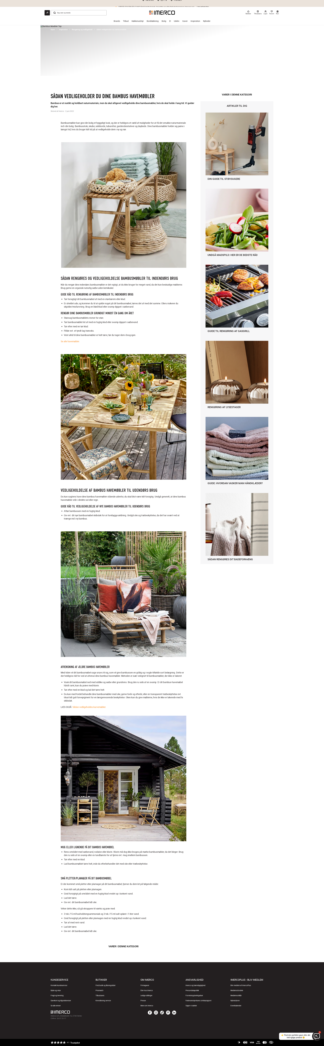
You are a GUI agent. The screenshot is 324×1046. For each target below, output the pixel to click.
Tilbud (126, 21)
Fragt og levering (57, 995)
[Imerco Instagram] (156, 1013)
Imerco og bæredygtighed (195, 985)
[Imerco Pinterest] (168, 1013)
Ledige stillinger (146, 995)
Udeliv (176, 21)
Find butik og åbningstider (106, 985)
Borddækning (153, 21)
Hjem (53, 29)
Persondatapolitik (192, 990)
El (170, 21)
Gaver (185, 21)
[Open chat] (47, 12)
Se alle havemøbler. (70, 341)
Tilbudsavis (100, 995)
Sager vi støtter (191, 1005)
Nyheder (206, 21)
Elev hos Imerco (146, 990)
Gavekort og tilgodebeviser (61, 1000)
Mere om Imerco (146, 1005)
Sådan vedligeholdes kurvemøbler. (89, 706)
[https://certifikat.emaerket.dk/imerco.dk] (271, 1042)
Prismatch (99, 990)
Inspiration (195, 21)
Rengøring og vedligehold (82, 29)
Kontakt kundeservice (59, 985)
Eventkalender (235, 1005)
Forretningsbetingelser (194, 995)
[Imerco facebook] (150, 1013)
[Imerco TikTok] (162, 1013)
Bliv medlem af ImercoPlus (240, 985)
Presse (143, 1000)
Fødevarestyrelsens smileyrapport (198, 1000)
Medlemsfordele (236, 990)
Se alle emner (56, 1005)
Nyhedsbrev (235, 1000)
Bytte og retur (56, 990)
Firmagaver (144, 985)
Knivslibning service (103, 1000)
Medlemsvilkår (236, 995)
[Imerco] (162, 13)
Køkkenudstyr (138, 21)
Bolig (164, 21)
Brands (117, 21)
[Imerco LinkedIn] (174, 1013)
